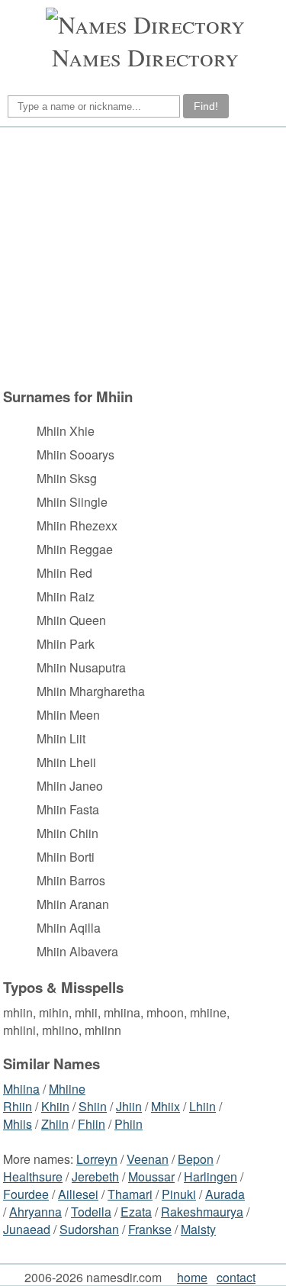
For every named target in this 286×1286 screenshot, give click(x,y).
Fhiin (91, 1124)
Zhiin (55, 1124)
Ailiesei (78, 1194)
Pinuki (179, 1194)
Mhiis (17, 1124)
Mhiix (165, 1106)
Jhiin (129, 1106)
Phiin (128, 1124)
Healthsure (33, 1176)
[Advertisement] (140, 257)
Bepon (196, 1159)
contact (236, 1277)
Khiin (55, 1106)
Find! (206, 106)
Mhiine (67, 1088)
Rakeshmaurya (202, 1211)
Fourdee (26, 1194)
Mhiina (21, 1088)
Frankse (150, 1229)
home (192, 1277)
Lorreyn (96, 1159)
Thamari (130, 1194)
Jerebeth (95, 1176)
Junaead (26, 1229)
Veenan (148, 1159)
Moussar (151, 1176)
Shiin (93, 1106)
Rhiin (17, 1106)
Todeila (91, 1211)
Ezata (136, 1211)
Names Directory (145, 56)
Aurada (225, 1194)
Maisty (198, 1229)
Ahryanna (35, 1211)
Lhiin (202, 1106)
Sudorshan (89, 1229)
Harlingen (210, 1176)
